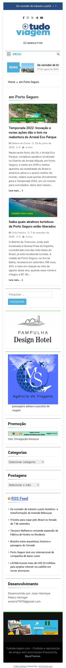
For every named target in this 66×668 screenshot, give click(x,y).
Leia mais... (15, 190)
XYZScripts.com (45, 666)
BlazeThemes (32, 656)
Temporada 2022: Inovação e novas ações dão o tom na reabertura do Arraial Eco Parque (32, 132)
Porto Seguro (36, 119)
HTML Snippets (20, 666)
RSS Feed (19, 498)
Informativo (18, 119)
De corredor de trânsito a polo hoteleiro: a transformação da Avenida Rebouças (33, 6)
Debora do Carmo (21, 143)
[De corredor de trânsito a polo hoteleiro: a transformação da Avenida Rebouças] (25, 69)
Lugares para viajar (22, 213)
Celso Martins (19, 232)
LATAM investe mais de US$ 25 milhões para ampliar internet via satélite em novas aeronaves (32, 567)
